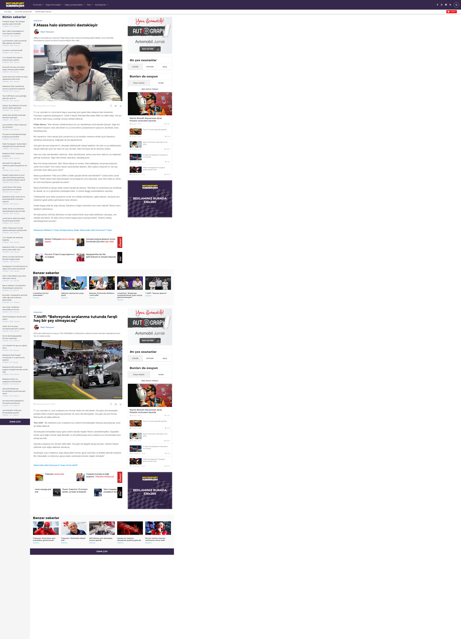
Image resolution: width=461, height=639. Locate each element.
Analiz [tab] (161, 83)
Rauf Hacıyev (47, 32)
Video (453, 12)
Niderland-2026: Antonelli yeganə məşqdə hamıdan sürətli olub (15, 369)
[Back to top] (454, 632)
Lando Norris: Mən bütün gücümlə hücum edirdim (12, 188)
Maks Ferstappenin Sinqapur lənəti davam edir (154, 169)
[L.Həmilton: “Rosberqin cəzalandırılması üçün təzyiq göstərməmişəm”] (130, 283)
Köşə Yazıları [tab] (139, 83)
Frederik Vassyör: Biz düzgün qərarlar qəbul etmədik (13, 23)
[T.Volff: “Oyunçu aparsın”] (158, 283)
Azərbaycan (100, 5)
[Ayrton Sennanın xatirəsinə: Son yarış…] (136, 144)
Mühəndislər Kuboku (43, 12)
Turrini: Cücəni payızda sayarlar (155, 129)
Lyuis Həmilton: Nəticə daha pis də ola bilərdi (14, 126)
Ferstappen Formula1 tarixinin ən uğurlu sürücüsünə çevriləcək (15, 267)
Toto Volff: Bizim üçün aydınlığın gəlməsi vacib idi (14, 97)
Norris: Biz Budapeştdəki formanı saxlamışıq (12, 337)
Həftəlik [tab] (150, 67)
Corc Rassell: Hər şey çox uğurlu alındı (14, 347)
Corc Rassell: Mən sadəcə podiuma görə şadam (12, 59)
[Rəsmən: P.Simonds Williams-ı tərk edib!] (102, 283)
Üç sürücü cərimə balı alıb (12, 50)
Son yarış (7, 12)
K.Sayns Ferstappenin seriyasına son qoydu (155, 156)
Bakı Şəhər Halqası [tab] (150, 89)
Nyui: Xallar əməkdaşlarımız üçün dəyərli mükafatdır (13, 32)
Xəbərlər (38, 20)
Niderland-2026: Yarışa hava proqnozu (13, 155)
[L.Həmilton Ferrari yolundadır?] (46, 283)
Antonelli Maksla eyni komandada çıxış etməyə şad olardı (13, 391)
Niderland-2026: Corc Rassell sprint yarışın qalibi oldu (13, 248)
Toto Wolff (72, 465)
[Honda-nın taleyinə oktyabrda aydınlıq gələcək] (130, 528)
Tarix (89, 5)
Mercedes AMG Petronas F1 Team (96, 230)
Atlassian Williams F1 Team (47, 230)
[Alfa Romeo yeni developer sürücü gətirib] (102, 528)
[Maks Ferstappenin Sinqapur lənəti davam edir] (136, 170)
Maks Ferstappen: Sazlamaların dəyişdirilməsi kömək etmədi (14, 145)
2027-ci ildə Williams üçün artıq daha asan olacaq (14, 277)
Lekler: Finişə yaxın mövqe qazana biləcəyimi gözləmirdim (14, 229)
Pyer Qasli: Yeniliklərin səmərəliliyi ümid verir (10, 308)
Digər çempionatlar (74, 5)
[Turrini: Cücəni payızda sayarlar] (136, 132)
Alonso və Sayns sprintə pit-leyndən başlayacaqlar (13, 258)
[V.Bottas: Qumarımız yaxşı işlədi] (74, 283)
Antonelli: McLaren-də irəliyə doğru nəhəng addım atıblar (13, 68)
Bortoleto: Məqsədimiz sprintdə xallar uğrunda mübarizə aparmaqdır (14, 297)
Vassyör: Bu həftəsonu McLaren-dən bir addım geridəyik (14, 107)
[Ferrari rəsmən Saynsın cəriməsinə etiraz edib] (158, 528)
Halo (77, 230)
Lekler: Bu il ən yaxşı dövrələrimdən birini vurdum (13, 327)
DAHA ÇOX (15, 422)
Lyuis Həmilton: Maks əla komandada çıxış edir (11, 411)
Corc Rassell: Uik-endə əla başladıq (12, 239)
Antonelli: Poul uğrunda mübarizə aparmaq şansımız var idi (14, 165)
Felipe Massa (67, 230)
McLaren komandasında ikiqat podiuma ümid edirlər (14, 135)
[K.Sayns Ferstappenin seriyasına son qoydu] (136, 157)
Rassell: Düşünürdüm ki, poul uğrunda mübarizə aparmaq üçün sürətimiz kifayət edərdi (13, 177)
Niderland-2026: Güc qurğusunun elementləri (11, 380)
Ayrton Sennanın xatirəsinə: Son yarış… (155, 143)
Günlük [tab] (135, 67)
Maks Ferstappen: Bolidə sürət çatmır (14, 318)
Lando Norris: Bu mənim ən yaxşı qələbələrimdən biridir (14, 78)
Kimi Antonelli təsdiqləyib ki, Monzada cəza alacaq (13, 402)
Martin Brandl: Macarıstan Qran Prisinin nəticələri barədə (146, 119)
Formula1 (37, 5)
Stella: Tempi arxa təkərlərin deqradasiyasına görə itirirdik (13, 210)
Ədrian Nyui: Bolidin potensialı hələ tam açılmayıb (13, 116)
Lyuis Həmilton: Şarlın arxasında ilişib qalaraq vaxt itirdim (14, 42)
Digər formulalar (53, 5)
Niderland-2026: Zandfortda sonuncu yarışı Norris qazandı (13, 87)
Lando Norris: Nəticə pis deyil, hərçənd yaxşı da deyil (13, 219)
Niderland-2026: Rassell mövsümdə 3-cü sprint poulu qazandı (13, 357)
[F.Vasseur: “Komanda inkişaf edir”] (74, 528)
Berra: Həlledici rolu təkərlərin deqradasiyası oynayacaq (14, 287)
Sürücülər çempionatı (23, 12)
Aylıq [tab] (165, 67)
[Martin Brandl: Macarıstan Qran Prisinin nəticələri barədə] (150, 103)
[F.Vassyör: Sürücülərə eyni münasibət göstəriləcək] (46, 528)
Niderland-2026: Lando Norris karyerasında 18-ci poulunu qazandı (13, 199)
